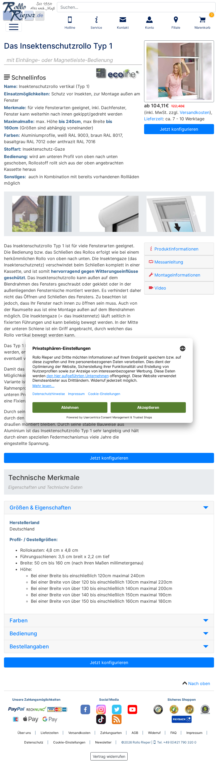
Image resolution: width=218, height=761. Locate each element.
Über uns (24, 733)
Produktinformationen (175, 249)
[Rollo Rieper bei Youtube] (132, 709)
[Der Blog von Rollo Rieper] (116, 719)
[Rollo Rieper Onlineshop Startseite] (27, 10)
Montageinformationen (176, 275)
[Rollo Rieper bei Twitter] (117, 709)
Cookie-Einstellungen (69, 742)
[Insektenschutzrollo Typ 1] (179, 71)
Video (159, 288)
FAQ (173, 733)
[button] (23, 214)
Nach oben (199, 683)
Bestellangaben (29, 646)
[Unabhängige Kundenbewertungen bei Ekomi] (174, 709)
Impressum (194, 733)
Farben (19, 620)
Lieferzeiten (49, 733)
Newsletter (103, 742)
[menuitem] (14, 27)
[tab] (109, 507)
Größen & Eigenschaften (40, 507)
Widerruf (154, 733)
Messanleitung (168, 262)
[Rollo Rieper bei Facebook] (86, 709)
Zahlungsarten (111, 733)
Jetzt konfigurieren (179, 129)
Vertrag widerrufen (109, 756)
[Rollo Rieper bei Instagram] (101, 709)
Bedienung (23, 633)
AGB (135, 733)
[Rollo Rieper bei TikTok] (101, 719)
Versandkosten (194, 112)
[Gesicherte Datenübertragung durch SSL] (190, 709)
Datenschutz (33, 742)
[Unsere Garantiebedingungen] (205, 709)
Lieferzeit (153, 118)
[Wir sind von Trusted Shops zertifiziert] (158, 709)
